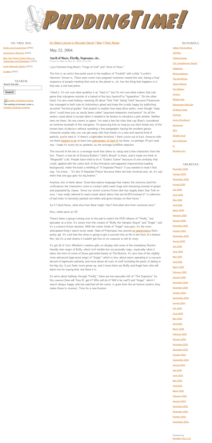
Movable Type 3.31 (182, 438)
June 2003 (178, 375)
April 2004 (177, 324)
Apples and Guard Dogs (14, 48)
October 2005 (179, 231)
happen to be (69, 140)
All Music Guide (180, 110)
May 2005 (177, 257)
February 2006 (180, 215)
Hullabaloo (178, 68)
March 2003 (178, 391)
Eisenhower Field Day (183, 104)
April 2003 (177, 386)
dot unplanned (180, 141)
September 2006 (181, 179)
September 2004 (181, 298)
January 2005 (179, 277)
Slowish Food (179, 135)
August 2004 (179, 303)
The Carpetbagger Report (185, 63)
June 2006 (178, 195)
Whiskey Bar (178, 99)
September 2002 (181, 422)
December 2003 (180, 344)
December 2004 (180, 282)
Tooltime (7, 71)
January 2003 (179, 401)
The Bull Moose (180, 79)
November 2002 (180, 411)
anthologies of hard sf (105, 140)
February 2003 (180, 396)
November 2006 (180, 169)
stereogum (178, 125)
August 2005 (179, 241)
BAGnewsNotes (180, 73)
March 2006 (178, 210)
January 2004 (179, 339)
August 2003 (179, 365)
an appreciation (141, 230)
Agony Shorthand (181, 120)
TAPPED (177, 53)
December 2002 (180, 406)
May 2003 (177, 380)
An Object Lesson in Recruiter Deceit (72, 42)
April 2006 (177, 205)
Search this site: (11, 84)
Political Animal (180, 58)
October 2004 (179, 293)
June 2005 (178, 251)
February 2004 (180, 334)
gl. (174, 146)
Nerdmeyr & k (179, 151)
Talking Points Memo (182, 48)
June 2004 (178, 313)
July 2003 (177, 370)
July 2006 (177, 189)
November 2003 (180, 349)
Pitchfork (177, 115)
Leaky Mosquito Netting (14, 66)
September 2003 (181, 360)
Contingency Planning (13, 53)
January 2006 (179, 220)
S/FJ (175, 130)
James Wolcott (180, 84)
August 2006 (179, 184)
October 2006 (179, 174)
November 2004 (180, 288)
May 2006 (177, 200)
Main (99, 42)
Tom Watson (178, 89)
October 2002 (179, 417)
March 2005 (178, 267)
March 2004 (178, 329)
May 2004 (177, 318)
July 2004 (177, 308)
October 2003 (179, 355)
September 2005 (181, 236)
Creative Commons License (17, 107)
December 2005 (180, 226)
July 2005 (177, 246)
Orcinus (176, 94)
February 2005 (180, 272)
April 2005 (177, 262)
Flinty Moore (112, 42)
